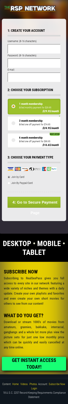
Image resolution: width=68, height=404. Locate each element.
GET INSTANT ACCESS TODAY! (34, 363)
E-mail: (11, 69)
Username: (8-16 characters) (22, 41)
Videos (24, 384)
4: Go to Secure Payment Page (34, 204)
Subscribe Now (57, 384)
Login (34, 388)
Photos (33, 384)
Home (15, 384)
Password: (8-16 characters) (22, 55)
